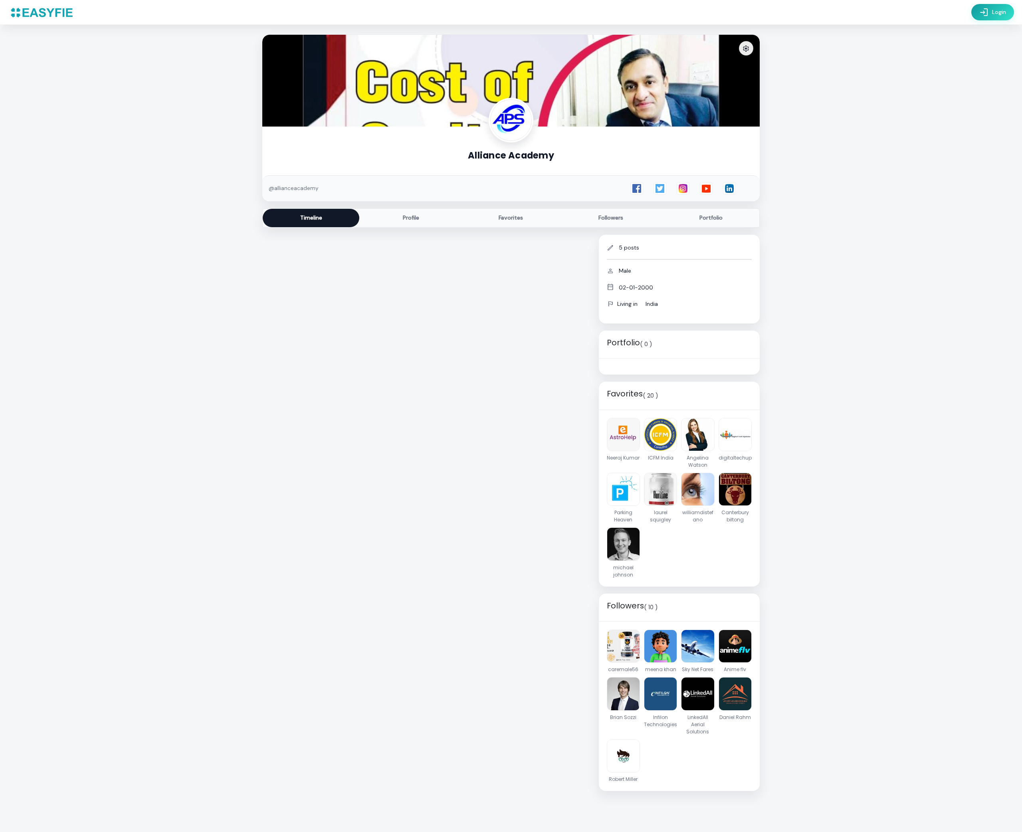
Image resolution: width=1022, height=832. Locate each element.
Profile (411, 217)
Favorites (511, 217)
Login (992, 12)
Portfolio (711, 217)
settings (746, 48)
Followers (610, 217)
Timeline (311, 217)
